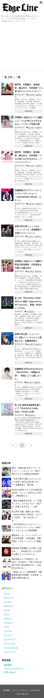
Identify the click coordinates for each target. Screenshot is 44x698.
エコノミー (9, 597)
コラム (7, 614)
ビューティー (10, 639)
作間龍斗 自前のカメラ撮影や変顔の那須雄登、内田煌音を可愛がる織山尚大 (28, 264)
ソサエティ (30, 311)
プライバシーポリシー (13, 668)
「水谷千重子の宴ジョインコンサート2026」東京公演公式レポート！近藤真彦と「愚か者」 (26, 482)
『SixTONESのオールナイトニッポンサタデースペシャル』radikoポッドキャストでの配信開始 (26, 527)
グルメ (7, 610)
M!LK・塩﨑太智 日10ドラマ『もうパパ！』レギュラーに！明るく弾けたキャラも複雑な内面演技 (26, 471)
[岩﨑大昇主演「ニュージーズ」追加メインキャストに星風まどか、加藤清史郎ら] (7, 338)
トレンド (8, 635)
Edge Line (24, 694)
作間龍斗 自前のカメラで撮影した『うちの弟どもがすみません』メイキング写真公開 (28, 120)
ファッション (10, 643)
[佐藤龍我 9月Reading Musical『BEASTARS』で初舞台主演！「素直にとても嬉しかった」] (7, 373)
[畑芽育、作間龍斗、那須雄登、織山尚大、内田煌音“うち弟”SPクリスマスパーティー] (7, 89)
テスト (7, 627)
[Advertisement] (22, 47)
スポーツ (8, 618)
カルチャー (9, 606)
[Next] (26, 445)
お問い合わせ (10, 672)
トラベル (8, 631)
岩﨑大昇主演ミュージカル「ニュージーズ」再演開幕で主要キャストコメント (28, 229)
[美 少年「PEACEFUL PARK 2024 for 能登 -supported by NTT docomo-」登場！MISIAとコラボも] (7, 302)
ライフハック (10, 652)
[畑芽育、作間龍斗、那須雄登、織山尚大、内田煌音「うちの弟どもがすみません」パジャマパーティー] (7, 156)
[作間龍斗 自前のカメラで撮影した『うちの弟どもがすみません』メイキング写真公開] (7, 122)
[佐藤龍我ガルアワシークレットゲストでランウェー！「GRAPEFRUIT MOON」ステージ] (7, 195)
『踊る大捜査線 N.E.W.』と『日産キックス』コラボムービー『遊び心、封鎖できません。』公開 (27, 504)
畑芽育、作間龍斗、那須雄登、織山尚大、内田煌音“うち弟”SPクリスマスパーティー (29, 87)
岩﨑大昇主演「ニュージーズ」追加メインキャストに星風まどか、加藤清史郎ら (28, 337)
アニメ (7, 593)
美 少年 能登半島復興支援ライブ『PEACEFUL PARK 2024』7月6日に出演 (28, 408)
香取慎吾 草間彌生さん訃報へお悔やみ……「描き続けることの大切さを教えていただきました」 (26, 551)
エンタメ (31, 95)
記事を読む (29, 111)
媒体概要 (8, 665)
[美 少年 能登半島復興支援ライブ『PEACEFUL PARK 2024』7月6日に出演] (7, 409)
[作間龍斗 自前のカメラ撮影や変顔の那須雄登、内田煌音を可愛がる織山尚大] (7, 265)
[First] (13, 445)
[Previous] (17, 445)
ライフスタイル (10, 648)
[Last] (31, 445)
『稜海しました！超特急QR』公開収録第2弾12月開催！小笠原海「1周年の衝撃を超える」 (27, 575)
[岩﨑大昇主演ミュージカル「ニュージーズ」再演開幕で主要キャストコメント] (7, 231)
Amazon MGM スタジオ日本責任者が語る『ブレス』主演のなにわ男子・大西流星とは (27, 493)
